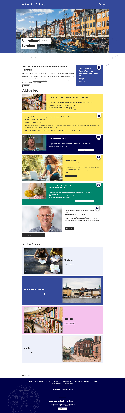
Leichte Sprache (57, 383)
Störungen (94, 381)
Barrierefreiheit (39, 381)
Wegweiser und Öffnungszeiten (81, 381)
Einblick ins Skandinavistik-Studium (33, 122)
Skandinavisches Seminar (35, 43)
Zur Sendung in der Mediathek (86, 150)
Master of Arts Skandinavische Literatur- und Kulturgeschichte (77, 102)
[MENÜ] (104, 5)
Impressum (48, 381)
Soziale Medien (62, 408)
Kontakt (30, 381)
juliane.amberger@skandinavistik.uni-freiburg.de (60, 197)
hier (75, 109)
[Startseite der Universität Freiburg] (33, 4)
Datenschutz (57, 381)
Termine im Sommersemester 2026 (85, 201)
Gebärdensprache (68, 383)
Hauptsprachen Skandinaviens (40, 81)
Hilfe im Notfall (67, 381)
